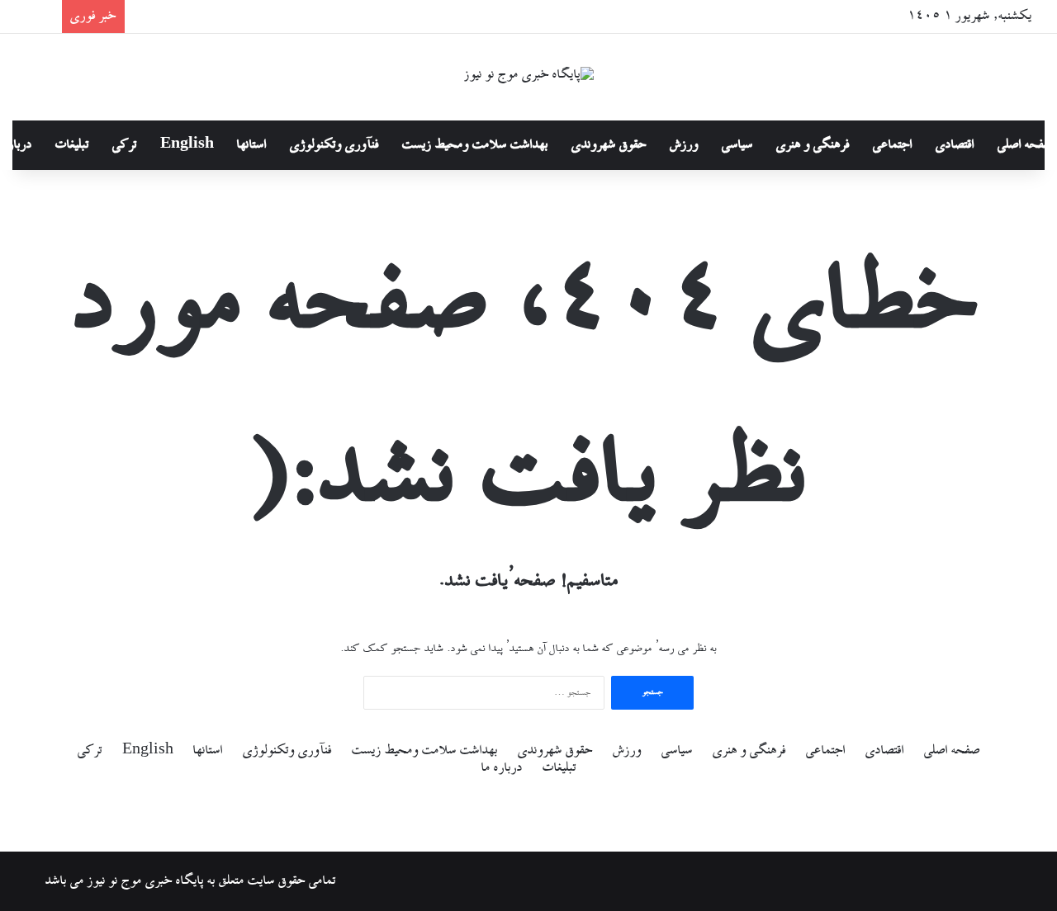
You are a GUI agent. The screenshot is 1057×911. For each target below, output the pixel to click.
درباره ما (502, 768)
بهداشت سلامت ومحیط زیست (475, 145)
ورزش (684, 145)
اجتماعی (892, 145)
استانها (252, 145)
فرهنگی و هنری (813, 145)
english (187, 145)
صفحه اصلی (952, 751)
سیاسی (737, 145)
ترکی (124, 145)
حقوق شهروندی (609, 145)
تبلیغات (72, 145)
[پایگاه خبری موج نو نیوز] (529, 77)
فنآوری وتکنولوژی (334, 145)
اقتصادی (955, 145)
